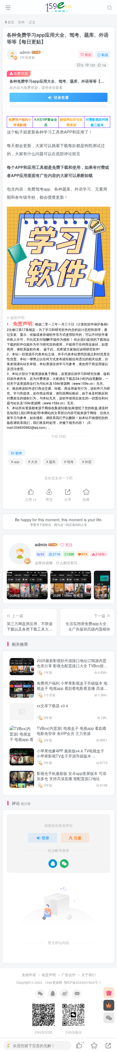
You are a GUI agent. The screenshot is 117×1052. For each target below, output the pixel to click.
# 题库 (51, 461)
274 (84, 554)
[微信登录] (64, 863)
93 (42, 554)
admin (25, 52)
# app (15, 461)
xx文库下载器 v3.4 (52, 705)
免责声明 (49, 974)
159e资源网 (53, 982)
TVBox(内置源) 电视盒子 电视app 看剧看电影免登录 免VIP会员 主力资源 (71, 730)
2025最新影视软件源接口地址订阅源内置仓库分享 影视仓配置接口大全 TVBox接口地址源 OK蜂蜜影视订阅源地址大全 (72, 666)
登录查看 (61, 97)
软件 (21, 22)
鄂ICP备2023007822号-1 (82, 982)
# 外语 (86, 461)
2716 (56, 554)
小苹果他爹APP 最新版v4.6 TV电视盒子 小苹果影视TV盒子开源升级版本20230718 (70, 756)
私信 (104, 54)
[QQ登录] (52, 863)
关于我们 (88, 974)
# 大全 (33, 461)
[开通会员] (108, 1005)
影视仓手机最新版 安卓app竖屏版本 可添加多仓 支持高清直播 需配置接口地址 (71, 776)
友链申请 (29, 974)
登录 (45, 837)
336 (71, 554)
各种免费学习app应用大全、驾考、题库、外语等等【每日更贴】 (58, 38)
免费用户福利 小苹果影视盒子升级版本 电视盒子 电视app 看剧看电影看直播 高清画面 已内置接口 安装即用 (72, 688)
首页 (10, 22)
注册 (77, 837)
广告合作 (68, 974)
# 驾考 (68, 461)
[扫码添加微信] (108, 1017)
